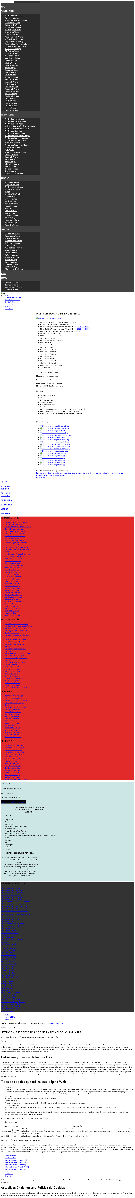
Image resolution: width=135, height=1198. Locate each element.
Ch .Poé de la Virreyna (11, 53)
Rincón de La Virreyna (11, 282)
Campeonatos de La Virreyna (13, 287)
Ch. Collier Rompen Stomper (13, 248)
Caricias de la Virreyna (11, 70)
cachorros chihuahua (8, 957)
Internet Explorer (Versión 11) (16, 1160)
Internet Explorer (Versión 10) (16, 1162)
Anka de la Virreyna (10, 63)
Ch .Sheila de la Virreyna (12, 56)
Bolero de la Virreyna (11, 60)
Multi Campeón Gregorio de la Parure (16, 121)
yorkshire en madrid (8, 950)
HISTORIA (4, 278)
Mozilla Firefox (10, 1158)
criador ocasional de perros (11, 888)
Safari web (9, 1174)
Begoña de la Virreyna (11, 157)
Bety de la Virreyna (10, 159)
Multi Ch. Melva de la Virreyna (14, 15)
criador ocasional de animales (11, 919)
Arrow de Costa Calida (11, 199)
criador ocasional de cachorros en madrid (16, 914)
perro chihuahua (6, 988)
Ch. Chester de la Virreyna (13, 27)
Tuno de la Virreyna (10, 101)
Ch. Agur (7, 192)
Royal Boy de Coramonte (12, 91)
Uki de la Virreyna (10, 162)
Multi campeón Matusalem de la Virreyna (17, 135)
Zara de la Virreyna (10, 75)
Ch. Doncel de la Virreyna (12, 233)
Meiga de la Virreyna (11, 72)
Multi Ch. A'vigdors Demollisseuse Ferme (17, 128)
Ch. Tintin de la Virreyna (12, 184)
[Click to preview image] (48, 318)
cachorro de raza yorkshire (10, 1004)
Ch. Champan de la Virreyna (13, 25)
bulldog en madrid (7, 961)
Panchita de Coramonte (12, 96)
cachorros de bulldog (8, 935)
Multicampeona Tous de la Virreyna (15, 140)
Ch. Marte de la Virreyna (12, 32)
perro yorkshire (6, 983)
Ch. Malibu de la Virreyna (12, 22)
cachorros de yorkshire (9, 937)
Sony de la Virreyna (10, 201)
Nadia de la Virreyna (11, 94)
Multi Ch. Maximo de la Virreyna (14, 119)
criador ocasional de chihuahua (12, 897)
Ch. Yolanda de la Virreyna (12, 143)
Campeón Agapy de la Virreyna (14, 37)
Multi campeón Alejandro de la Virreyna (17, 145)
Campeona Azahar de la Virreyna (14, 41)
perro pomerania (7, 981)
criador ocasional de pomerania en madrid (16, 906)
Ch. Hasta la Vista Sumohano (13, 194)
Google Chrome (10, 1155)
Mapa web (9, 1019)
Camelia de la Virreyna (11, 86)
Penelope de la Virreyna (12, 89)
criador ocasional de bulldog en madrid (15, 901)
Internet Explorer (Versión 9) (15, 1164)
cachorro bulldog (7, 968)
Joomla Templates (56, 1023)
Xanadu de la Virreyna (11, 82)
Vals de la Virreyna (10, 108)
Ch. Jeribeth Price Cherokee (13, 241)
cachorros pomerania (8, 948)
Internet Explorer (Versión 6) (15, 1169)
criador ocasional (7, 921)
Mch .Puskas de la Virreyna (13, 48)
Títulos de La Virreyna (11, 289)
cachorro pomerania (8, 966)
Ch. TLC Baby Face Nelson (12, 34)
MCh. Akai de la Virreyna (12, 51)
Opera (7, 1171)
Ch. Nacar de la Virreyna (12, 257)
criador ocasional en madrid (11, 926)
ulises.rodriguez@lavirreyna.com (13, 802)
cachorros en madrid (8, 930)
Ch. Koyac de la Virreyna (12, 238)
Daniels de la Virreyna (11, 79)
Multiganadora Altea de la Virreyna (15, 46)
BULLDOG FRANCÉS (7, 114)
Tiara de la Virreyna (11, 206)
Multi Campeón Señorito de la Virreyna (16, 138)
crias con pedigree (7, 1011)
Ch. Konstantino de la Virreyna (14, 173)
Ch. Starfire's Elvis (10, 245)
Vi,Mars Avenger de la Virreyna (14, 269)
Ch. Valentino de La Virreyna (13, 147)
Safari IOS (8, 1176)
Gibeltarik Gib (9, 208)
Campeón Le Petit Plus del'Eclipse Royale (17, 44)
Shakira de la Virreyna (11, 267)
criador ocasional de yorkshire (12, 899)
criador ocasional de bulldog (11, 895)
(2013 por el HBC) (83, 329)
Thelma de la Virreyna (11, 154)
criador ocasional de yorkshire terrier (14, 904)
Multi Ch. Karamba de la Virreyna (15, 133)
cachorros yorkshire (8, 959)
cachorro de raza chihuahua (10, 1006)
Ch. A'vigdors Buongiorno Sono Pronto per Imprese (20, 126)
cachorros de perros (8, 928)
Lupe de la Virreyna (10, 218)
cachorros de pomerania (9, 933)
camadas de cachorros (9, 917)
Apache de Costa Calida (12, 220)
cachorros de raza (7, 975)
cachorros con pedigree (9, 977)
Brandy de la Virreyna (11, 77)
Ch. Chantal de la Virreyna (12, 189)
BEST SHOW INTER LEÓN (12, 182)
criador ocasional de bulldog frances (14, 908)
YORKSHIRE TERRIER (7, 11)
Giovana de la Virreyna (11, 250)
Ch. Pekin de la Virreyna (12, 18)
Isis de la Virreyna (10, 166)
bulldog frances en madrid (10, 992)
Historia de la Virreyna (11, 285)
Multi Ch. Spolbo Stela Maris (13, 131)
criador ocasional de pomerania (12, 890)
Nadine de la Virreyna (11, 169)
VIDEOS (3, 273)
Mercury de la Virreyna (11, 203)
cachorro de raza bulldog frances (13, 1002)
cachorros (4, 942)
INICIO (3, 6)
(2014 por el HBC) (83, 326)
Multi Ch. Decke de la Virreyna (14, 187)
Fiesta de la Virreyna (11, 171)
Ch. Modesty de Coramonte (13, 30)
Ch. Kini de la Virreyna (11, 255)
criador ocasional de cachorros (12, 892)
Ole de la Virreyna (10, 67)
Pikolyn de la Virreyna (11, 264)
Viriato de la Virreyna (11, 215)
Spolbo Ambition (10, 150)
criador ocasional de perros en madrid (14, 911)
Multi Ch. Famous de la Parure (14, 124)
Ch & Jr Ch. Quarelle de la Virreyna (15, 152)
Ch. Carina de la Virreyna (12, 243)
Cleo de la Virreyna (10, 98)
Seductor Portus (10, 213)
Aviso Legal (10, 1017)
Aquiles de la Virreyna (11, 110)
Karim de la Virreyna (11, 210)
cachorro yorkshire (7, 970)
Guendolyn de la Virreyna (12, 58)
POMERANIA (5, 229)
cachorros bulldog (7, 952)
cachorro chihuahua (8, 973)
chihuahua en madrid (8, 964)
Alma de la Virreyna (11, 252)
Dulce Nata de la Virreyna (12, 164)
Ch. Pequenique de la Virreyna (14, 39)
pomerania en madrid (8, 955)
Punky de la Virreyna (11, 103)
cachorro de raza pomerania (11, 999)
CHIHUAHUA (5, 178)
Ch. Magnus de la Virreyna (12, 236)
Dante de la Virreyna (11, 262)
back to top (40, 477)
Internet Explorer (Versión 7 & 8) (17, 1167)
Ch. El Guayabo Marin (11, 196)
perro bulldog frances (9, 986)
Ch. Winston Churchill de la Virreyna (16, 20)
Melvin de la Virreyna (11, 259)
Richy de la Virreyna (11, 105)
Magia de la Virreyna (11, 84)
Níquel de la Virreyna (11, 222)
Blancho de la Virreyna (11, 225)
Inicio (7, 1014)
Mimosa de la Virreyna (11, 65)
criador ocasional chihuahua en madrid (14, 923)
